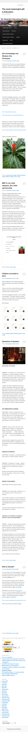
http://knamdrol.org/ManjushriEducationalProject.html (14, 130)
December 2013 (5, 697)
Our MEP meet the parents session (10, 664)
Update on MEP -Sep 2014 (8, 675)
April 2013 (4, 707)
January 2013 (5, 712)
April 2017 (4, 684)
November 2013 (5, 699)
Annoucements (9, 175)
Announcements (5, 31)
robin (18, 61)
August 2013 (5, 702)
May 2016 (4, 686)
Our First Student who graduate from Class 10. (13, 659)
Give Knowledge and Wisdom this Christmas (10, 56)
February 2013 (5, 710)
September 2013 (6, 701)
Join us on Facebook (7, 657)
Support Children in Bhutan (8, 37)
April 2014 (4, 692)
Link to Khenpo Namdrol (7, 43)
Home (15, 27)
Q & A (11, 40)
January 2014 (5, 696)
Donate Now (5, 40)
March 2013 (5, 709)
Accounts (14, 31)
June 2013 (4, 704)
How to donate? (8, 566)
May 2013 (4, 706)
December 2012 (5, 714)
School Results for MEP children (10, 673)
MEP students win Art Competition (10, 665)
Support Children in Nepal (8, 34)
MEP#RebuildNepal (6, 670)
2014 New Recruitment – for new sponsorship (13, 672)
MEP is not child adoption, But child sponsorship (9, 185)
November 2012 (5, 715)
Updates (18, 37)
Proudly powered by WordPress (14, 729)
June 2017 (4, 682)
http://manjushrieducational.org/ (9, 112)
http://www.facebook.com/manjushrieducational (12, 115)
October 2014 (5, 689)
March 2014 (5, 694)
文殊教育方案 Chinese (7, 27)
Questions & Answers (10, 341)
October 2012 (5, 717)
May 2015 (4, 687)
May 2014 (4, 691)
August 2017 (5, 681)
